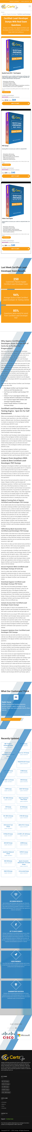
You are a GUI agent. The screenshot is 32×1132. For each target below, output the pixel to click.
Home (2, 12)
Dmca (3, 1106)
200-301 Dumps (5, 1089)
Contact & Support (14, 1)
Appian (4, 14)
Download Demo (6, 92)
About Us (4, 1104)
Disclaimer (4, 1108)
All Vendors (4, 1102)
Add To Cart (15, 103)
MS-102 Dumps (5, 1081)
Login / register (25, 1)
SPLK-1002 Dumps (6, 1092)
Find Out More (6, 719)
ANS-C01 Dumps (5, 1084)
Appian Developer (11, 14)
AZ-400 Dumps (5, 1086)
